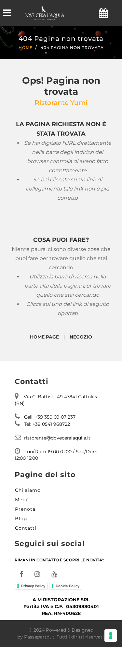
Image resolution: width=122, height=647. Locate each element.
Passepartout (39, 637)
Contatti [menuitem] (25, 528)
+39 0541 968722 (51, 424)
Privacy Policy (33, 586)
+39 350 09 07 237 (55, 417)
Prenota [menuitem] (25, 509)
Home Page (44, 337)
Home (26, 47)
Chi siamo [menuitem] (28, 490)
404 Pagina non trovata (72, 47)
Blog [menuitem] (21, 519)
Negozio (81, 337)
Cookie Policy (67, 586)
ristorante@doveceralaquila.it (57, 438)
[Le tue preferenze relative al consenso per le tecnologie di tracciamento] (110, 635)
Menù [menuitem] (22, 500)
